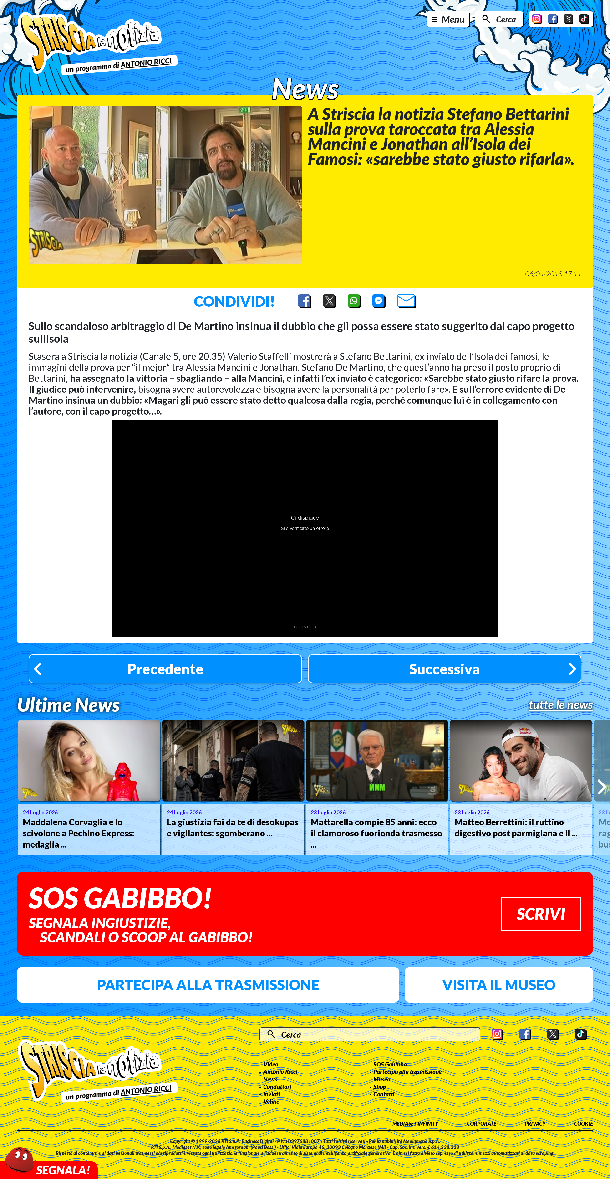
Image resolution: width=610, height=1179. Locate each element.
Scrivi (541, 913)
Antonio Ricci (280, 1071)
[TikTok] (584, 19)
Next (602, 787)
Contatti (384, 1093)
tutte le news (561, 704)
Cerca (506, 19)
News (270, 1079)
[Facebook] (553, 19)
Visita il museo (498, 984)
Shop (379, 1086)
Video (270, 1064)
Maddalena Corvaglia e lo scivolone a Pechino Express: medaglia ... (78, 833)
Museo (381, 1079)
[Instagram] (537, 19)
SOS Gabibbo (390, 1064)
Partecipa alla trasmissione (208, 984)
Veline (271, 1101)
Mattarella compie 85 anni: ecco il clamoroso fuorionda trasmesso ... (376, 833)
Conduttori (277, 1086)
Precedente (165, 668)
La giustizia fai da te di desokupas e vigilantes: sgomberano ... (232, 827)
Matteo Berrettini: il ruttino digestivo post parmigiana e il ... (516, 827)
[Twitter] (568, 19)
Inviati (271, 1093)
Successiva (444, 668)
